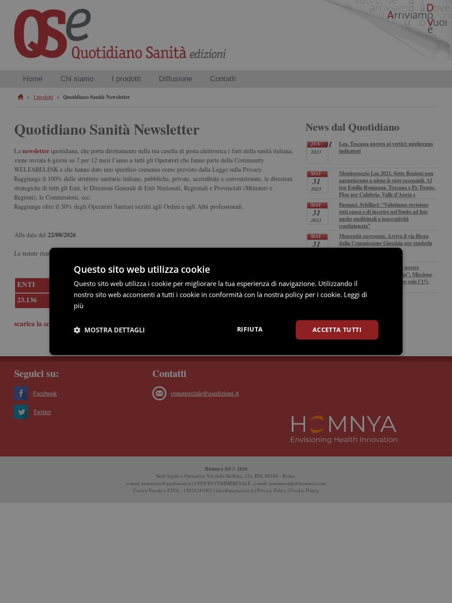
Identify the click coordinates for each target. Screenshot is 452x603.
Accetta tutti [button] (337, 329)
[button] (109, 330)
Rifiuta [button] (250, 329)
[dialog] (226, 301)
